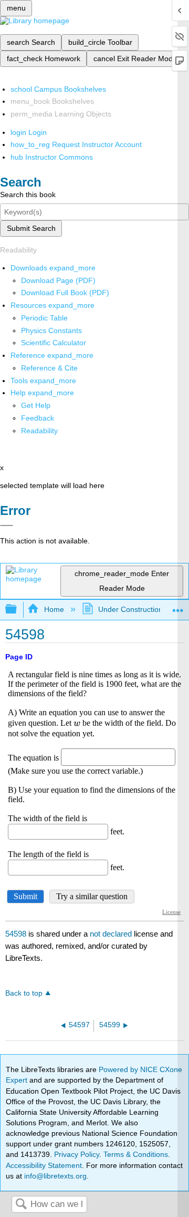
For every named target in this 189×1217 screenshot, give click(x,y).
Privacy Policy (76, 1154)
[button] (37, 418)
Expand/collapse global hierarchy (18, 609)
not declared (112, 933)
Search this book (28, 194)
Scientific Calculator (53, 342)
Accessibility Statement (44, 1165)
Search (21, 1204)
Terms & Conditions (135, 1154)
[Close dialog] (6, 525)
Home (54, 609)
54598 (15, 933)
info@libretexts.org (54, 1176)
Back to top (24, 993)
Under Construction (130, 609)
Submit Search (31, 228)
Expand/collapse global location (178, 606)
